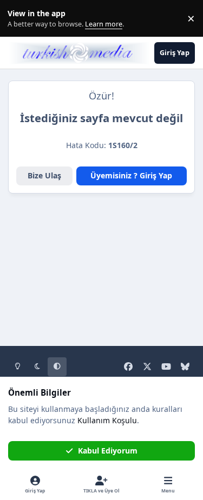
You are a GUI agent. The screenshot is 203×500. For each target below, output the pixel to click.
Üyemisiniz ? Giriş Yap (131, 175)
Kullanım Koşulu (107, 420)
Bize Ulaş (44, 175)
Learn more (21, 19)
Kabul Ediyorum (107, 450)
